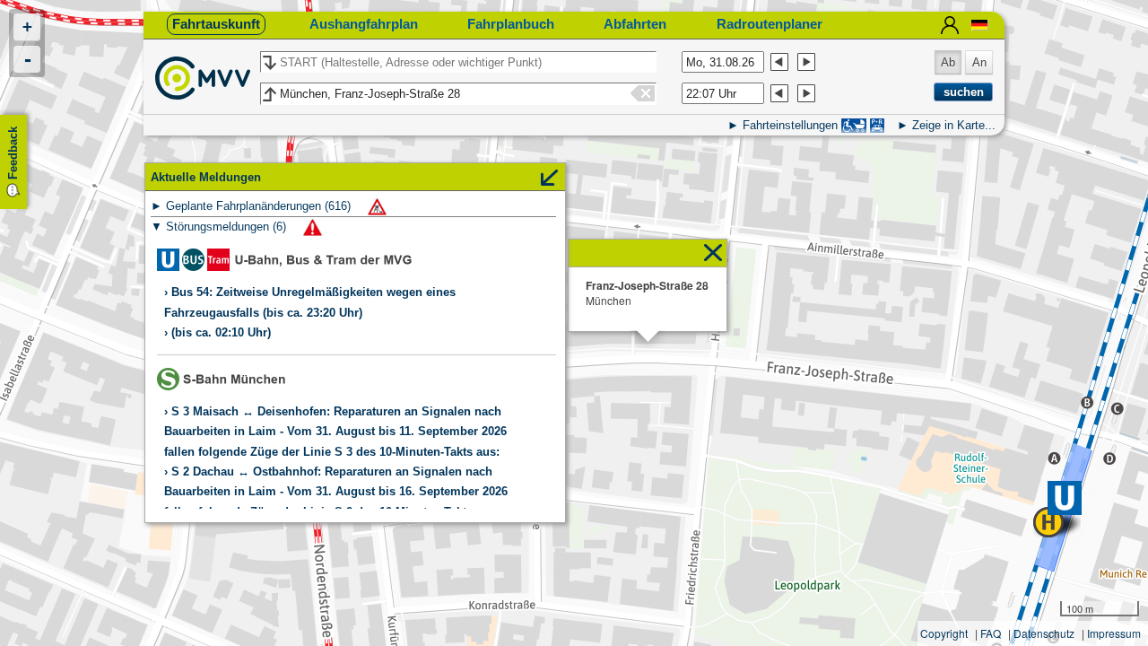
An (979, 62)
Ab (948, 62)
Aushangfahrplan (363, 23)
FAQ (990, 633)
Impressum (1114, 633)
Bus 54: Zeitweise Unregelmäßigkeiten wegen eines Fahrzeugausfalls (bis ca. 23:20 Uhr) (310, 302)
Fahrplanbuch (510, 23)
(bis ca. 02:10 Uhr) (221, 332)
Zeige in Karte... (954, 125)
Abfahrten (635, 23)
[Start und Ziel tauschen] (268, 63)
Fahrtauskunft (216, 23)
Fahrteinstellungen (790, 125)
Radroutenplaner (769, 23)
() (260, 206)
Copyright (944, 633)
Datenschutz (1043, 633)
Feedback (13, 153)
